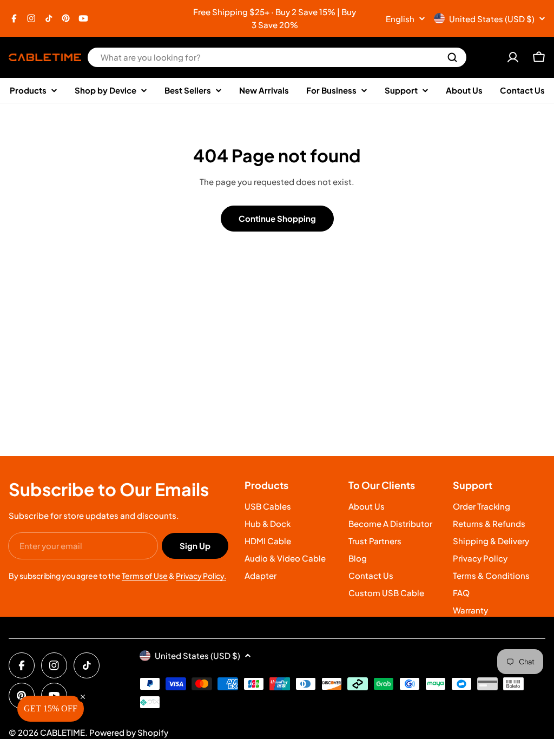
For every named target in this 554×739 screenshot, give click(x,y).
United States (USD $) (492, 19)
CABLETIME (62, 732)
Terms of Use (145, 575)
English (400, 19)
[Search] (452, 57)
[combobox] (277, 57)
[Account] (512, 57)
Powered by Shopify (128, 732)
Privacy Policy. (201, 575)
